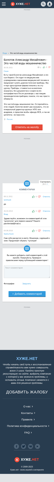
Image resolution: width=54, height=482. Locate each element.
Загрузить (26, 284)
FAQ (27, 432)
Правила (26, 419)
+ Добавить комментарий (27, 293)
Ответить (46, 197)
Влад (6, 214)
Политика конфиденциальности (27, 425)
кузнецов (7, 200)
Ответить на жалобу (27, 127)
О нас (27, 406)
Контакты (27, 413)
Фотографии (9, 284)
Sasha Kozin (9, 234)
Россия (10, 119)
